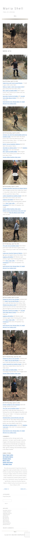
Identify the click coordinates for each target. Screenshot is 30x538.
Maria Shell (13, 8)
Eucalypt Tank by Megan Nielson (14, 472)
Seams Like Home (8, 462)
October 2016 (6, 511)
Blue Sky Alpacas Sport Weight (16, 212)
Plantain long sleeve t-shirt (9, 305)
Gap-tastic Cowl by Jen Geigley (10, 96)
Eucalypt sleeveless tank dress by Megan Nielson (15, 188)
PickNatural (5, 205)
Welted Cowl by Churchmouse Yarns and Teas (14, 210)
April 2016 (5, 520)
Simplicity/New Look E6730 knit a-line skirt (13, 417)
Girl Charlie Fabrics (8, 457)
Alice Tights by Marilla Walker (10, 90)
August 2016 (5, 514)
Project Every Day (20, 468)
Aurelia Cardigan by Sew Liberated (11, 404)
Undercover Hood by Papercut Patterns (12, 253)
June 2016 (5, 517)
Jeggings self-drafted (8, 199)
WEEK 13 (6, 489)
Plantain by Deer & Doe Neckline (11, 299)
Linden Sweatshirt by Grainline (11, 477)
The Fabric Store (7, 464)
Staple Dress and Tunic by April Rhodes (13, 83)
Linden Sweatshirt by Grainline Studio (12, 196)
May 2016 (5, 518)
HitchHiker (9, 475)
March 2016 (5, 521)
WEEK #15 (24, 489)
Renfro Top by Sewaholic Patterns (11, 144)
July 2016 (5, 516)
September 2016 (6, 513)
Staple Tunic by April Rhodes (12, 301)
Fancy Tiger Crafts (10, 203)
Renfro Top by (14, 479)
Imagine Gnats (7, 458)
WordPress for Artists (22, 535)
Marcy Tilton (6, 460)
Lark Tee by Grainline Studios (19, 475)
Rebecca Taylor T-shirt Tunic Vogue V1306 (13, 87)
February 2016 (6, 523)
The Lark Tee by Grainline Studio (11, 245)
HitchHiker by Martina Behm (10, 148)
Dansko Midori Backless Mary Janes (12, 157)
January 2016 (6, 524)
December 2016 (6, 510)
